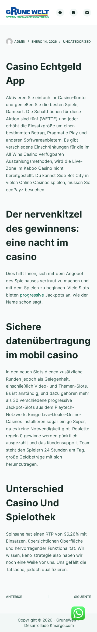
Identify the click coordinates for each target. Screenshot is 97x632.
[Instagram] (74, 13)
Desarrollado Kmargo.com (49, 625)
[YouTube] (87, 13)
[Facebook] (60, 13)
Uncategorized (77, 41)
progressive (32, 295)
